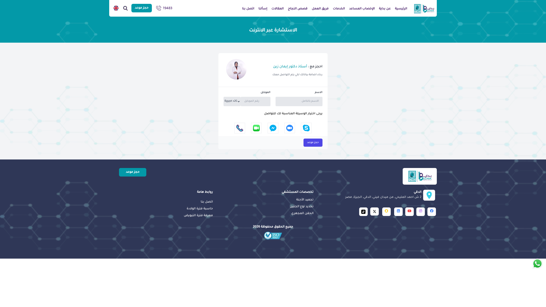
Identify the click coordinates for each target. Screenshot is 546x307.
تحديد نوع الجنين (302, 207)
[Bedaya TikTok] (363, 211)
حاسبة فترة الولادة (200, 209)
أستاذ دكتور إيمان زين (290, 67)
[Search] (125, 8)
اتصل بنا (207, 202)
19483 (167, 8)
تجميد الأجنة (305, 200)
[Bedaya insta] (420, 211)
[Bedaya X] (374, 211)
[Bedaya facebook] (431, 211)
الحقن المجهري (302, 213)
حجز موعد (313, 142)
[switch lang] (116, 8)
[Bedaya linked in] (398, 211)
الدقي (383, 195)
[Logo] (424, 8)
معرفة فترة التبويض (198, 215)
